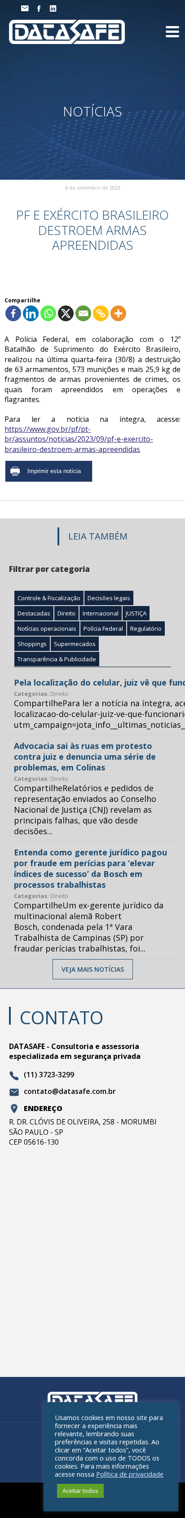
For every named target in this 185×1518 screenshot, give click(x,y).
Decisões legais (109, 598)
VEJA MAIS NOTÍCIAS (93, 969)
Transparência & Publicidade (57, 659)
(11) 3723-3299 (49, 1075)
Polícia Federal (103, 628)
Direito (66, 613)
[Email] (83, 313)
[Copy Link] (101, 313)
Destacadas (34, 613)
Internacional (101, 613)
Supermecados (75, 644)
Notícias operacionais (47, 628)
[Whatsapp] (48, 313)
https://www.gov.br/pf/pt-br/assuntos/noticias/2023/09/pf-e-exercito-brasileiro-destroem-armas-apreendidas (78, 439)
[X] (66, 313)
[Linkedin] (31, 313)
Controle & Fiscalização (49, 598)
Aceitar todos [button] (80, 1491)
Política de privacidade (129, 1474)
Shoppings (32, 644)
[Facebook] (13, 313)
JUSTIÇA (136, 613)
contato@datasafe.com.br (70, 1091)
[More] (118, 313)
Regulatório (146, 628)
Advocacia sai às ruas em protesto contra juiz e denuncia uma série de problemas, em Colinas (85, 756)
